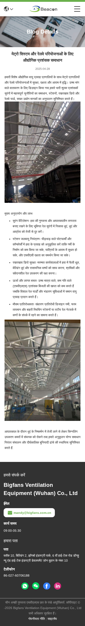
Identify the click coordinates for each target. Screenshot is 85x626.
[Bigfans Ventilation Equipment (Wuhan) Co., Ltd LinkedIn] (57, 586)
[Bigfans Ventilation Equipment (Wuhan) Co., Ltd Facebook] (47, 586)
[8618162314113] (25, 586)
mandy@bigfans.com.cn (32, 512)
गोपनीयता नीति (36, 619)
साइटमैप (52, 619)
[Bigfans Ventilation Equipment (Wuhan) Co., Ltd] (43, 9)
